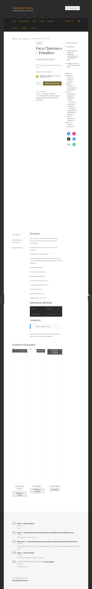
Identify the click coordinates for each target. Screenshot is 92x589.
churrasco (57, 95)
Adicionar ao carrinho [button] (19, 494)
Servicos (14, 28)
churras (51, 95)
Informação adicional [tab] (17, 241)
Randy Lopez (21, 541)
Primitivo (52, 93)
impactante (39, 99)
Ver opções (54, 489)
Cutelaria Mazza (22, 8)
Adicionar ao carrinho (52, 83)
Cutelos (41, 21)
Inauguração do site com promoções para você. (73, 65)
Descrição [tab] (16, 235)
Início (14, 21)
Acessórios (50, 21)
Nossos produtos (24, 21)
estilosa (49, 97)
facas (56, 97)
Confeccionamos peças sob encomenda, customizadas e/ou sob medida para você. (49, 532)
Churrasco (26, 38)
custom (38, 97)
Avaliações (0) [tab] (17, 248)
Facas (34, 21)
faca (53, 97)
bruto (47, 95)
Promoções (24, 28)
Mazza (19, 523)
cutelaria (43, 97)
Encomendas (71, 46)
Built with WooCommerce (20, 580)
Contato (33, 28)
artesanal (42, 95)
